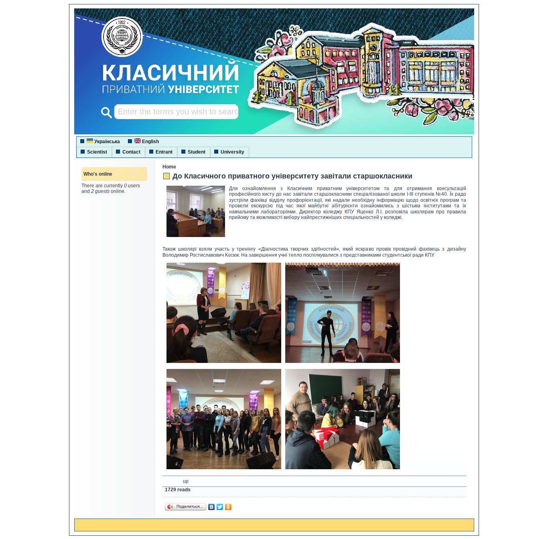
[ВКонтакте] (211, 507)
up (186, 481)
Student (196, 152)
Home (169, 167)
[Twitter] (220, 507)
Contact (131, 152)
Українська (106, 141)
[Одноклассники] (228, 507)
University (232, 152)
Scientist (97, 152)
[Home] (163, 94)
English (150, 141)
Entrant (164, 152)
